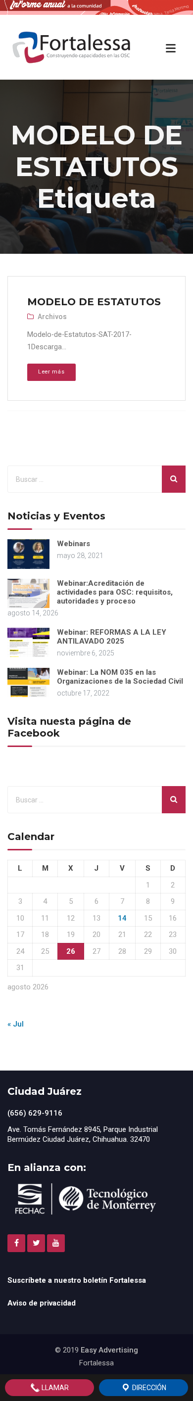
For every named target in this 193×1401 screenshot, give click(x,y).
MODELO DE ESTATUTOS (94, 302)
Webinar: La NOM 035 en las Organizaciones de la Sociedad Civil (120, 677)
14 (122, 918)
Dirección (148, 1388)
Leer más (51, 372)
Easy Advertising (109, 1350)
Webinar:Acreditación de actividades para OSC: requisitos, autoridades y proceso (115, 592)
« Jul (15, 1024)
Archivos (52, 317)
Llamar (54, 1388)
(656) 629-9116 (34, 1113)
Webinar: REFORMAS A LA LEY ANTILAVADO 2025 (111, 637)
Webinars (73, 543)
